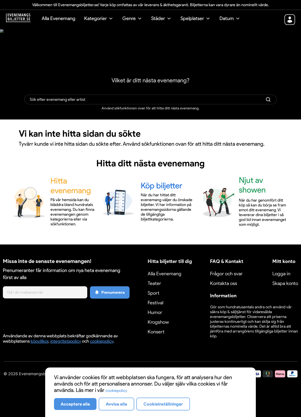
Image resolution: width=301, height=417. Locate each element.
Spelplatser (192, 18)
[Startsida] (21, 19)
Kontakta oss (223, 283)
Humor (155, 312)
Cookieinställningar (223, 341)
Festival (155, 303)
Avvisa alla (116, 404)
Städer (158, 18)
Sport (153, 293)
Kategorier (95, 18)
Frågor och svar (226, 274)
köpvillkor (39, 341)
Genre (129, 18)
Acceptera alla (75, 404)
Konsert (156, 332)
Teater (154, 283)
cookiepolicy (101, 341)
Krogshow (158, 322)
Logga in (281, 274)
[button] (99, 19)
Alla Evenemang (58, 18)
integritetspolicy (65, 341)
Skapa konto (285, 283)
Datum (226, 18)
